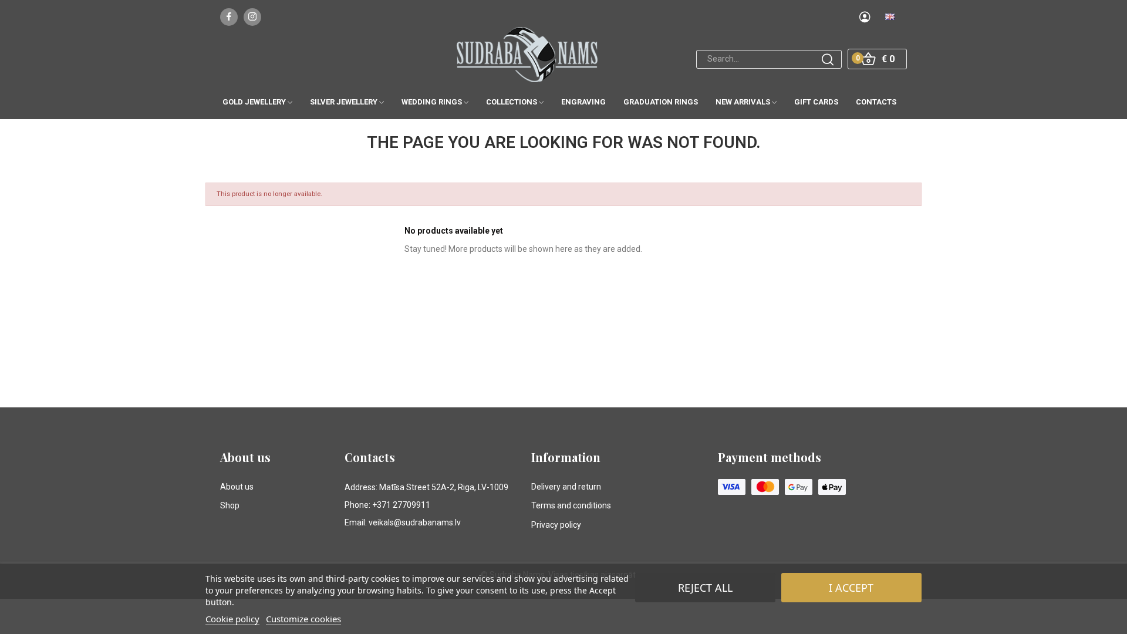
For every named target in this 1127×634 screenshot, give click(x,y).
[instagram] (252, 17)
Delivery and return (566, 486)
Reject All (705, 588)
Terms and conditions (571, 505)
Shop (229, 505)
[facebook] (229, 17)
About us (237, 486)
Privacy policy (556, 525)
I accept (851, 588)
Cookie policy (232, 619)
